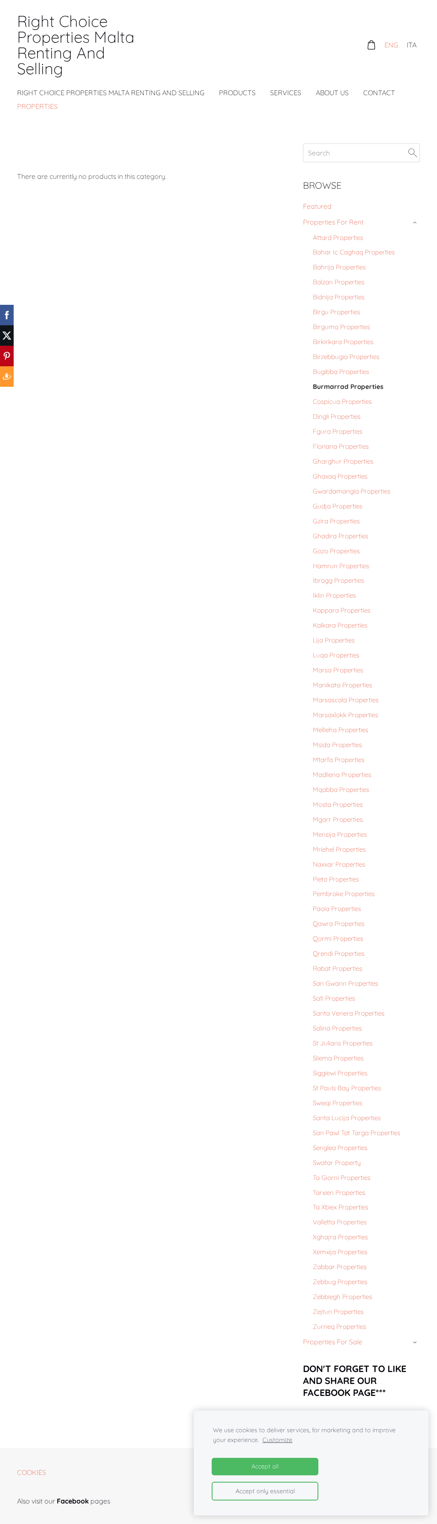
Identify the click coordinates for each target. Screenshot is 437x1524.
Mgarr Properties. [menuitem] (338, 819)
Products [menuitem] (237, 92)
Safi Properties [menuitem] (334, 998)
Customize (277, 1440)
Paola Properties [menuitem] (337, 909)
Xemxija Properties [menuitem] (340, 1252)
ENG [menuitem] (391, 45)
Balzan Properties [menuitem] (338, 282)
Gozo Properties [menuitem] (336, 551)
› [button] (416, 223)
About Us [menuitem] (332, 92)
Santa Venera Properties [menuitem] (349, 1013)
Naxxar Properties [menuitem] (339, 864)
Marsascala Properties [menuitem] (346, 700)
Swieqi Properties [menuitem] (337, 1103)
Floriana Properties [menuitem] (341, 446)
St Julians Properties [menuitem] (343, 1043)
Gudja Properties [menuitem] (337, 506)
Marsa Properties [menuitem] (338, 670)
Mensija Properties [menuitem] (340, 834)
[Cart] (371, 44)
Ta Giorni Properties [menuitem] (341, 1178)
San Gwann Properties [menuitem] (345, 983)
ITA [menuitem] (412, 45)
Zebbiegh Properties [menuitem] (342, 1297)
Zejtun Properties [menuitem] (338, 1312)
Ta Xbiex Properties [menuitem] (340, 1207)
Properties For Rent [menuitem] (333, 222)
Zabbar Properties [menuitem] (340, 1267)
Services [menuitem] (285, 92)
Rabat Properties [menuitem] (337, 968)
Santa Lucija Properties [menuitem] (347, 1118)
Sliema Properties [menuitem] (338, 1058)
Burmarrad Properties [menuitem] (348, 386)
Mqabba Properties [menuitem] (341, 789)
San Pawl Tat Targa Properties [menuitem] (356, 1133)
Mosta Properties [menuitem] (338, 804)
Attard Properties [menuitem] (338, 238)
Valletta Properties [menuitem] (340, 1222)
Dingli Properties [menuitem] (337, 416)
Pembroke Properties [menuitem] (344, 894)
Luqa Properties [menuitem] (336, 655)
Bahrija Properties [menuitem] (339, 267)
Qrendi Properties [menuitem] (338, 953)
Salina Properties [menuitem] (337, 1028)
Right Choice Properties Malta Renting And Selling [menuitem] (110, 92)
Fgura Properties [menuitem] (337, 431)
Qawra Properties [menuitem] (338, 924)
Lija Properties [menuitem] (334, 640)
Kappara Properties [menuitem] (341, 610)
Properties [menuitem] (37, 106)
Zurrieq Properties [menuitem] (339, 1327)
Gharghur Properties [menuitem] (343, 461)
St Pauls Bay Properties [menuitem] (347, 1088)
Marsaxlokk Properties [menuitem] (345, 715)
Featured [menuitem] (317, 206)
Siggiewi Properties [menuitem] (340, 1073)
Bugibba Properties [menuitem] (341, 372)
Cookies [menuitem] (31, 1472)
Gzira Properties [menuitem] (336, 521)
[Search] (413, 153)
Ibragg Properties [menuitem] (338, 580)
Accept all (265, 1466)
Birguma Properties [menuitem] (341, 327)
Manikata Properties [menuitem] (342, 685)
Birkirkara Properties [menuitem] (343, 342)
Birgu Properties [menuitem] (336, 312)
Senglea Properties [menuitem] (340, 1148)
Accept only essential (265, 1491)
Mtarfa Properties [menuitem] (338, 760)
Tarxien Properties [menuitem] (339, 1192)
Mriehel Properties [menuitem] (339, 849)
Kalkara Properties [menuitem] (340, 625)
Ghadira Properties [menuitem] (340, 536)
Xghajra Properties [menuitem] (340, 1237)
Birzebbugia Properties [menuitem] (346, 357)
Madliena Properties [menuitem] (342, 775)
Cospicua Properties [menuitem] (342, 401)
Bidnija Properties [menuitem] (338, 297)
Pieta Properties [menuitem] (336, 879)
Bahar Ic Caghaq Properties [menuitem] (354, 252)
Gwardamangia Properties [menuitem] (351, 491)
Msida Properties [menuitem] (337, 745)
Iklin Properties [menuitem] (334, 595)
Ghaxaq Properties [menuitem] (340, 476)
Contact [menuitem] (379, 92)
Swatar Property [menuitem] (337, 1163)
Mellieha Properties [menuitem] (340, 730)
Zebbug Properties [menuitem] (340, 1282)
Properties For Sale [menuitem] (332, 1341)
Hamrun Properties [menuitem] (341, 566)
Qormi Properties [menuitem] (338, 938)
